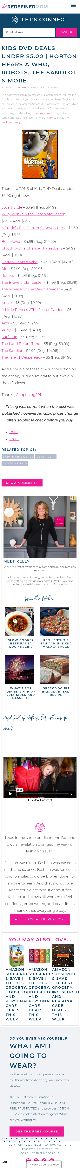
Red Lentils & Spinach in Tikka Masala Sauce (56, 643)
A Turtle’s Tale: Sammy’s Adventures (33, 228)
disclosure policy (11, 122)
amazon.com (42, 113)
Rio (4, 269)
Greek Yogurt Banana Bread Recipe (56, 692)
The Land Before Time (21, 344)
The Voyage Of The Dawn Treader (31, 289)
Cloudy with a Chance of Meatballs (32, 248)
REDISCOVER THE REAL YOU (40, 919)
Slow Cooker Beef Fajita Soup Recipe (21, 643)
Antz (6, 323)
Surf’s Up (9, 337)
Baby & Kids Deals (45, 87)
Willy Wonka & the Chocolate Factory (34, 214)
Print (13, 432)
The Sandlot (12, 351)
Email (14, 439)
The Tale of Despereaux (22, 357)
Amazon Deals (15, 463)
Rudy (6, 330)
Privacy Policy (47, 1149)
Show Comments (22, 483)
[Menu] (73, 5)
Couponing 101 (28, 395)
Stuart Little (12, 207)
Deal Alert (46, 456)
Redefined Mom (25, 7)
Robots (8, 275)
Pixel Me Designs (47, 1153)
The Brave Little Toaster (22, 282)
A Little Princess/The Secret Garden (32, 310)
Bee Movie (11, 241)
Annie (7, 303)
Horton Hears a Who (19, 262)
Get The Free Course (37, 1131)
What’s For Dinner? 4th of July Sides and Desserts (21, 693)
